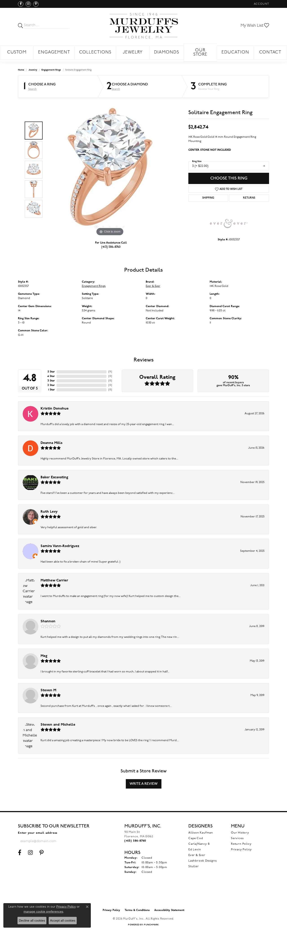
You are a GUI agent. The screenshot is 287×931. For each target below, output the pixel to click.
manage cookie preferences (43, 911)
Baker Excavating (54, 477)
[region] (110, 169)
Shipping (208, 198)
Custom (17, 52)
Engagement (54, 52)
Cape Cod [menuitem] (195, 838)
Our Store (200, 52)
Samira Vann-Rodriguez (60, 546)
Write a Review (144, 784)
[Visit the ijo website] (143, 895)
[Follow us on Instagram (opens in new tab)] (28, 4)
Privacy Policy (241, 849)
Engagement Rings (51, 70)
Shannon (48, 621)
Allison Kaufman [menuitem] (200, 832)
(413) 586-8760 (111, 247)
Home (21, 70)
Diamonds (166, 52)
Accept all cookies (62, 920)
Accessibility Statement (169, 910)
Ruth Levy (49, 512)
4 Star (51, 376)
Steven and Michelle (58, 725)
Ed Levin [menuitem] (194, 849)
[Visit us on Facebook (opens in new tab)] (20, 4)
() (110, 371)
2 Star (51, 385)
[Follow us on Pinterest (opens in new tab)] (36, 4)
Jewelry (133, 52)
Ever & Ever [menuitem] (196, 855)
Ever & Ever (153, 286)
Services (237, 838)
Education (235, 52)
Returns (249, 198)
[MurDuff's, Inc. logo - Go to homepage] (143, 26)
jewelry (32, 70)
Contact (270, 52)
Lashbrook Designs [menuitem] (202, 860)
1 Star (51, 389)
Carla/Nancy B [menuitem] (199, 843)
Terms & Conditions (137, 910)
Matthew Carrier (54, 580)
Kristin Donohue (55, 408)
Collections (95, 52)
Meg (44, 656)
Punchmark (151, 925)
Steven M (48, 690)
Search (32, 89)
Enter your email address (37, 832)
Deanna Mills (52, 443)
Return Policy (241, 843)
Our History (240, 832)
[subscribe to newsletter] (73, 841)
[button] (261, 4)
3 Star (51, 380)
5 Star (51, 371)
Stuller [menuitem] (193, 866)
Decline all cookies (32, 920)
